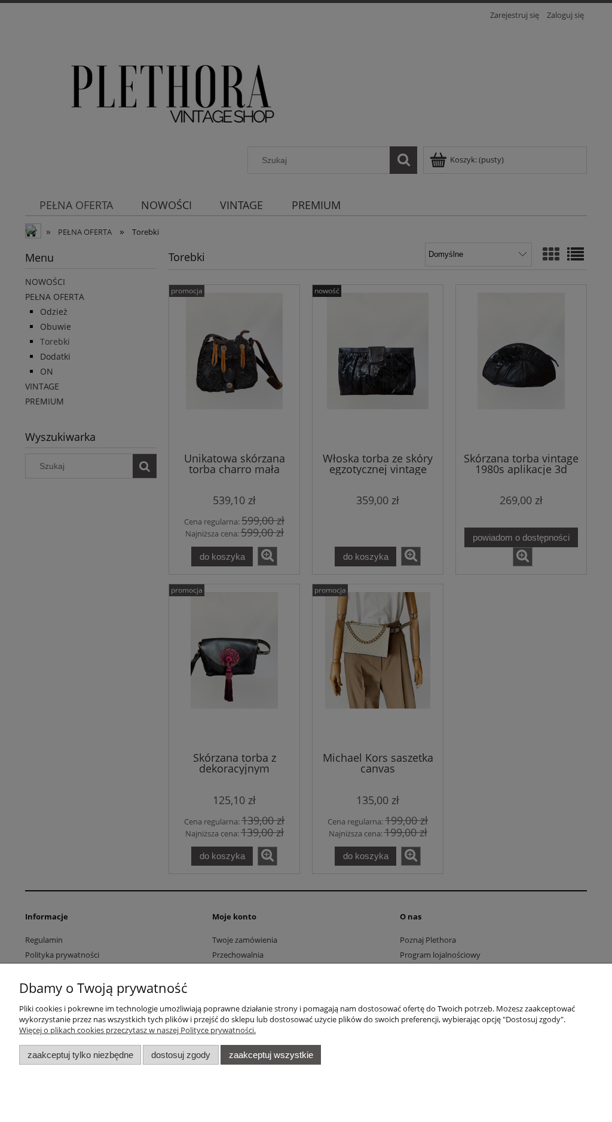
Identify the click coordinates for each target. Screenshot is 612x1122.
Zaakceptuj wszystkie (271, 1055)
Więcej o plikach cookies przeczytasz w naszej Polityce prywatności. (137, 1030)
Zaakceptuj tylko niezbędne (80, 1055)
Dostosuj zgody (180, 1055)
